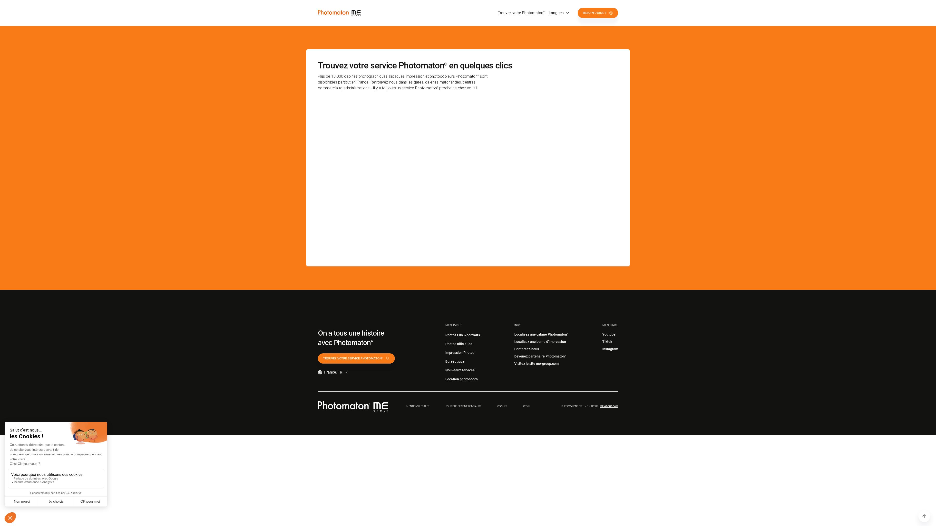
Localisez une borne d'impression (540, 342)
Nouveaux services (460, 370)
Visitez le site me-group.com (536, 364)
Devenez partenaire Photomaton (540, 356)
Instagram (610, 349)
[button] (559, 13)
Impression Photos (459, 353)
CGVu (526, 406)
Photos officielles (458, 344)
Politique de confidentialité (463, 406)
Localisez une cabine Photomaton (541, 334)
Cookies (502, 406)
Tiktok (607, 342)
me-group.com (609, 406)
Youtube (608, 334)
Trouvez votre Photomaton (521, 12)
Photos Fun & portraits (462, 335)
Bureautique (455, 361)
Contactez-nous (526, 349)
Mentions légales (417, 406)
